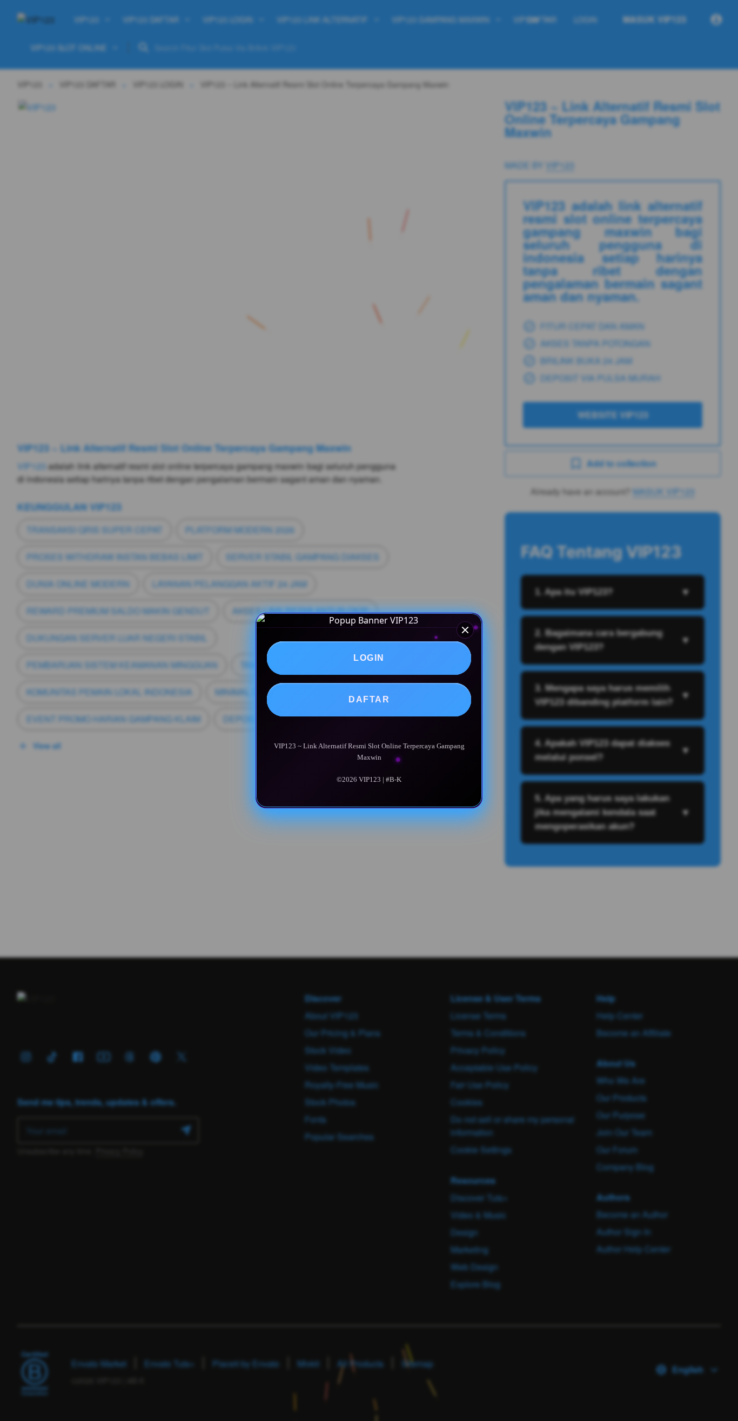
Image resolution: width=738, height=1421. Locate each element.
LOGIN (369, 657)
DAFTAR (369, 699)
